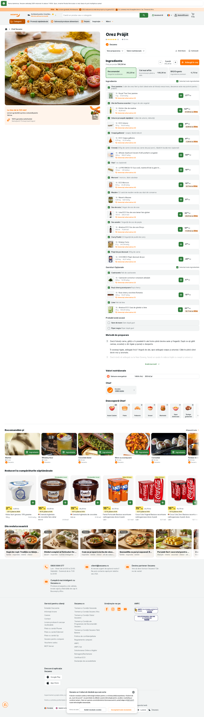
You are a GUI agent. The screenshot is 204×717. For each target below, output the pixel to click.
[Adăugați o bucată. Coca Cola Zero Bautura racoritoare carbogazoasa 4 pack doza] (195, 502)
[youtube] (125, 609)
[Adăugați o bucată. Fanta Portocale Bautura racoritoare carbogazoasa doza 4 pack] (130, 502)
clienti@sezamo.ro (100, 565)
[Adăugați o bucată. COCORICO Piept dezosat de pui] (181, 259)
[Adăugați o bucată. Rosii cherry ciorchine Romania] (181, 294)
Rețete (87, 21)
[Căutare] (144, 15)
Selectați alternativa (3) (127, 217)
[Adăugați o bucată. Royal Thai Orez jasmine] (181, 95)
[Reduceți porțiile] (160, 62)
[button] (181, 15)
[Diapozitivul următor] (194, 411)
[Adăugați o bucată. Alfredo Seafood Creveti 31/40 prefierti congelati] (181, 155)
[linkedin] (119, 609)
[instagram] (112, 609)
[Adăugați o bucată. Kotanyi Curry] (181, 244)
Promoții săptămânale (39, 21)
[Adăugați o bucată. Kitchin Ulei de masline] (180, 110)
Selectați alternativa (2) (127, 98)
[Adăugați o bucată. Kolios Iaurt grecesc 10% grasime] (33, 502)
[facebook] (106, 609)
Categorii (17, 21)
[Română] (169, 15)
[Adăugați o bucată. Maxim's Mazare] (181, 199)
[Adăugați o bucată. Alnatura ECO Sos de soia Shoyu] (180, 229)
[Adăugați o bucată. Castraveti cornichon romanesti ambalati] (181, 280)
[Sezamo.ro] (6, 29)
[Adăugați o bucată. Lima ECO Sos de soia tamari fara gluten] (180, 214)
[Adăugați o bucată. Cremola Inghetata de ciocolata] (97, 502)
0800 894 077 (57, 565)
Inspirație (96, 21)
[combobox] (101, 15)
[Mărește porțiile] (175, 62)
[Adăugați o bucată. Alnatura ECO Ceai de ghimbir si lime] (180, 309)
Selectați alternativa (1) (127, 247)
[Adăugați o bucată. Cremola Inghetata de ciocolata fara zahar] (65, 502)
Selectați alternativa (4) (127, 113)
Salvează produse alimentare (66, 21)
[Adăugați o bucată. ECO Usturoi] (180, 125)
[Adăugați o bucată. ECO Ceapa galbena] (181, 140)
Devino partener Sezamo (143, 565)
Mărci (108, 21)
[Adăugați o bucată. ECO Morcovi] (181, 184)
